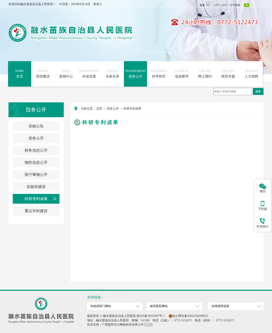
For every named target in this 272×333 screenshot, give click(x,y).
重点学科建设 (36, 211)
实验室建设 (36, 187)
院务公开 (113, 108)
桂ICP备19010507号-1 (151, 315)
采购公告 (36, 126)
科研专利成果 (36, 199)
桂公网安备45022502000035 (190, 315)
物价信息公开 (36, 162)
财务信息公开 (36, 150)
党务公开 (36, 138)
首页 (99, 108)
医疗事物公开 (36, 174)
